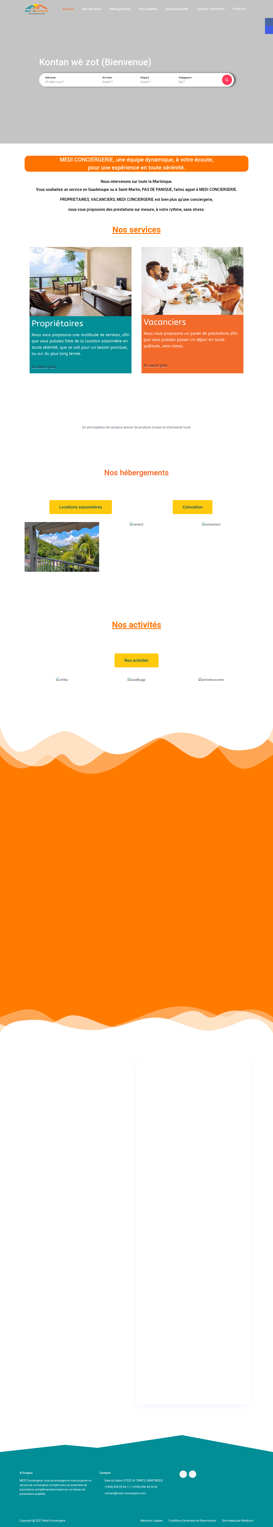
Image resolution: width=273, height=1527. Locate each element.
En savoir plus (43, 367)
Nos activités (148, 9)
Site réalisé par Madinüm (237, 1520)
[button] (80, 507)
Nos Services (91, 9)
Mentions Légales (151, 1520)
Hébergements (120, 9)
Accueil (68, 9)
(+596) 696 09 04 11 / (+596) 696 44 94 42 (131, 1486)
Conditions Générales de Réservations (192, 1520)
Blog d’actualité (177, 9)
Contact (202, 9)
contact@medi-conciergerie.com (125, 1493)
